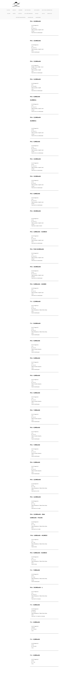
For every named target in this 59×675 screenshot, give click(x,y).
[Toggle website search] (43, 17)
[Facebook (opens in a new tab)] (41, 4)
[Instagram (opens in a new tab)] (44, 4)
